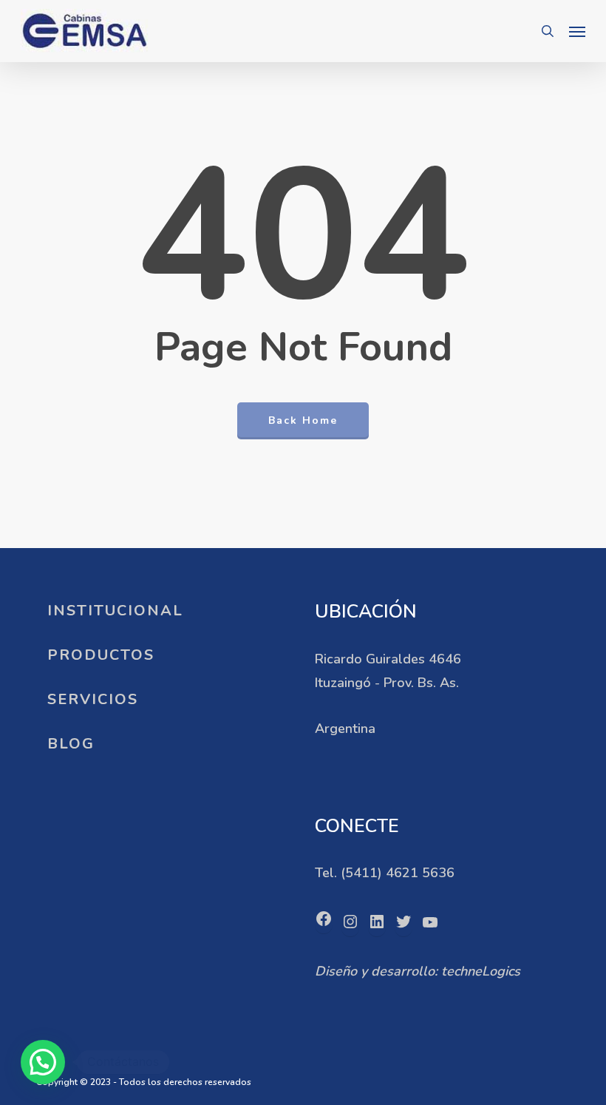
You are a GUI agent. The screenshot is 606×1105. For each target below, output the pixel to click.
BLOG (71, 744)
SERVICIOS (92, 699)
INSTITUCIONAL (115, 611)
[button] (577, 31)
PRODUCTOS (100, 655)
